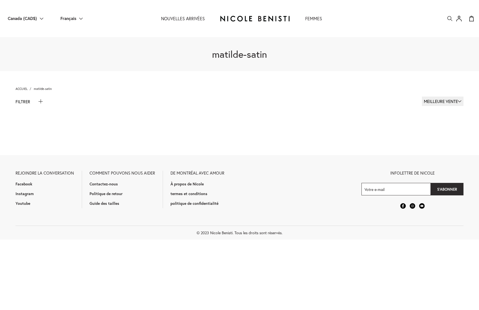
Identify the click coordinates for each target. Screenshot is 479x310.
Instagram (25, 193)
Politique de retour (106, 193)
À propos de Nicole (187, 183)
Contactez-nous (104, 183)
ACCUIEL (21, 89)
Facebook (24, 183)
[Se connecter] (459, 18)
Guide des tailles (104, 203)
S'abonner (447, 189)
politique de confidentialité (194, 203)
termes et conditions (188, 193)
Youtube (23, 203)
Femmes (313, 18)
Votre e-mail (374, 189)
